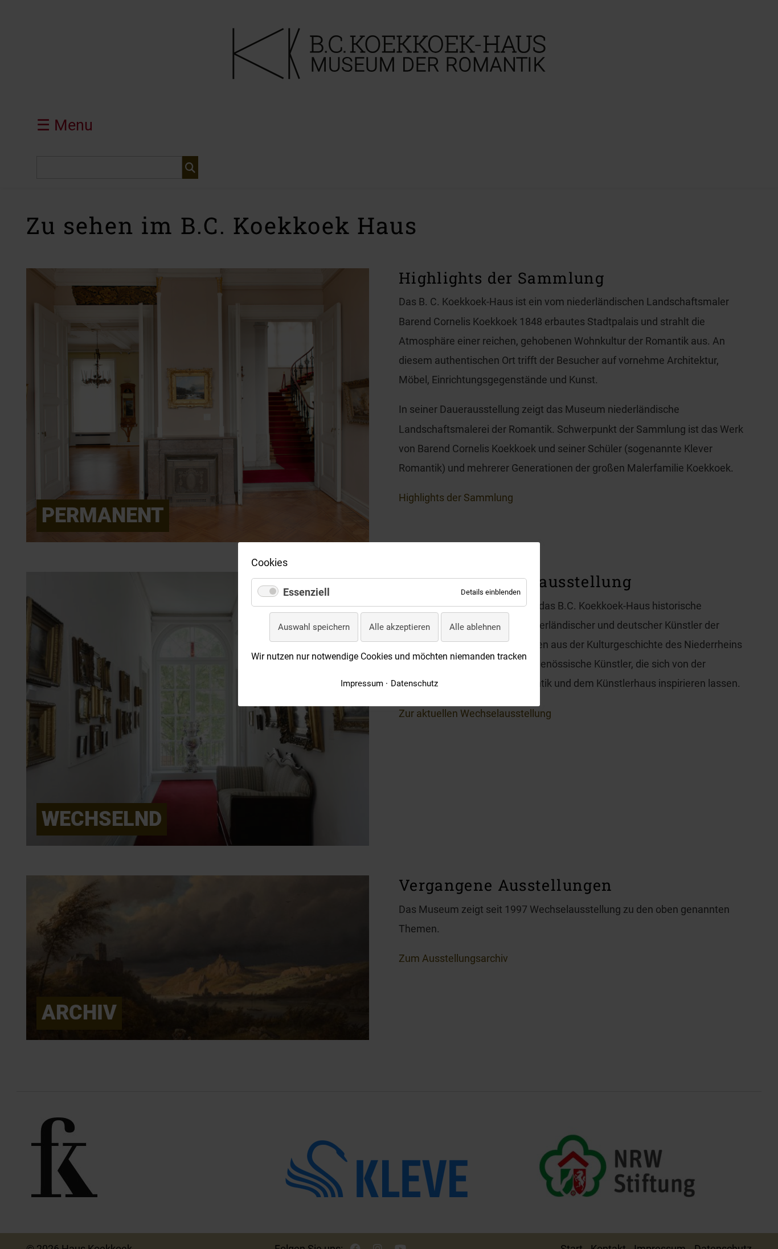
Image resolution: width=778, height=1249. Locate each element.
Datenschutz (414, 683)
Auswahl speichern (314, 627)
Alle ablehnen (475, 627)
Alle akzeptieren (399, 627)
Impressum (362, 683)
